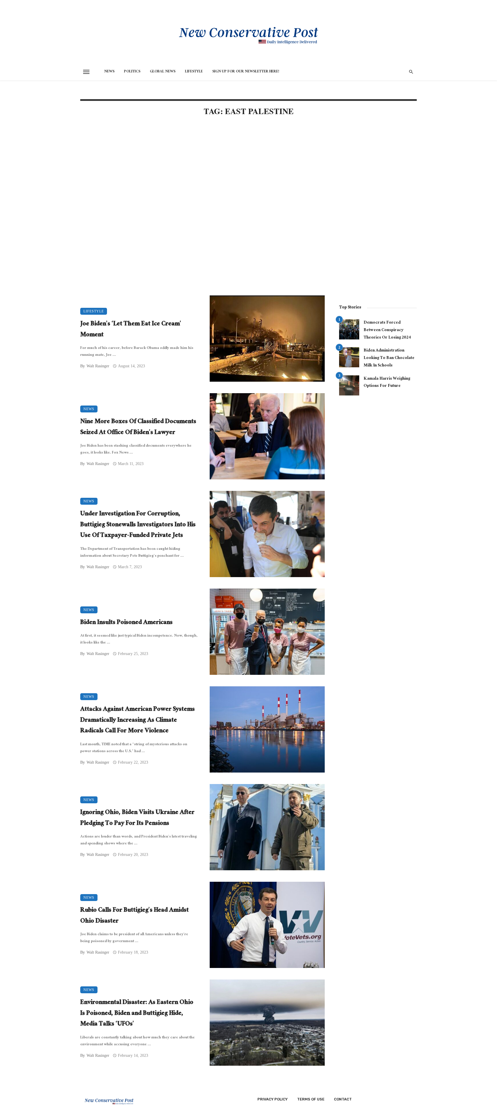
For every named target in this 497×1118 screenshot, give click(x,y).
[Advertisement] (202, 170)
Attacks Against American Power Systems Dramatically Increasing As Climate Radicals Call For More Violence (137, 720)
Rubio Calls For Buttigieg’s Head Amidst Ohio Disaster (134, 916)
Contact (343, 1099)
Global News (162, 72)
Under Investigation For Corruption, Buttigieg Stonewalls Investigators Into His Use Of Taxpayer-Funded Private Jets (138, 525)
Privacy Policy (272, 1099)
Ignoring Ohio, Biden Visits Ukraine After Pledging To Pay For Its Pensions (137, 818)
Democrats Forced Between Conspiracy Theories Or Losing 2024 (387, 330)
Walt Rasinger (98, 366)
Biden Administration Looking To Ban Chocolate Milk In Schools (389, 358)
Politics (132, 72)
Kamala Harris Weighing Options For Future (387, 382)
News (109, 72)
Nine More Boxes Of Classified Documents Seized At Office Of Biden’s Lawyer (138, 427)
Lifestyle (194, 72)
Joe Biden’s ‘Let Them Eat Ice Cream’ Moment (130, 330)
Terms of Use (310, 1099)
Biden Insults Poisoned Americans (126, 623)
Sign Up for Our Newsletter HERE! (245, 72)
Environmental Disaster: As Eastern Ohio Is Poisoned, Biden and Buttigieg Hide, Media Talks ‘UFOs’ (136, 1014)
